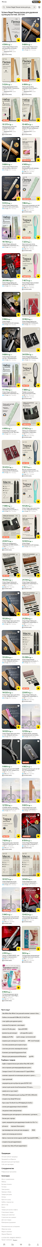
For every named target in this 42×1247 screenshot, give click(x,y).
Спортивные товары (7, 1212)
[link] (21, 1013)
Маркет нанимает (7, 1231)
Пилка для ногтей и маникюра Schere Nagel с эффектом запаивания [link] (29, 87)
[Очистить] (34, 7)
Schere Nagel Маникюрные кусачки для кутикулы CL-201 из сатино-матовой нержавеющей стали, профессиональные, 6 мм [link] (30, 843)
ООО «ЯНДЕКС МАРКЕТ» (13, 1237)
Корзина (29, 1244)
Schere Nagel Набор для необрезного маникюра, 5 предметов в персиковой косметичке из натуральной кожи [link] (30, 621)
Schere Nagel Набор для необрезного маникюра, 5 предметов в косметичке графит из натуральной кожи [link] (11, 582)
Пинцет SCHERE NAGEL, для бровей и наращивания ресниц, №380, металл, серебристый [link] (10, 956)
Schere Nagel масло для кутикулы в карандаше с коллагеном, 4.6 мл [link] (29, 808)
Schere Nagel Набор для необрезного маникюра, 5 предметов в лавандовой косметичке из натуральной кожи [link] (30, 695)
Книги (3, 1207)
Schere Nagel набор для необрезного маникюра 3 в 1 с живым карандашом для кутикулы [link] (10, 392)
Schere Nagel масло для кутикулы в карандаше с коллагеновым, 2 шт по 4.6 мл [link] (11, 882)
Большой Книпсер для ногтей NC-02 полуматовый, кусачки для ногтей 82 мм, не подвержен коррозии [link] (31, 769)
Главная (4, 1244)
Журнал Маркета (7, 1234)
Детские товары (6, 1220)
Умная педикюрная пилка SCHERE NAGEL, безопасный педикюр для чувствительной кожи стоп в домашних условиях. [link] (11, 87)
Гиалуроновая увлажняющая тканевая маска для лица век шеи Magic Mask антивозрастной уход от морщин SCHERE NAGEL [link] (30, 956)
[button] (39, 7)
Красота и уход (6, 1199)
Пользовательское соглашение (11, 1226)
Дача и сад (5, 1204)
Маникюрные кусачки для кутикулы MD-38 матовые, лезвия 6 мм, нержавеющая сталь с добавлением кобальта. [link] (30, 917)
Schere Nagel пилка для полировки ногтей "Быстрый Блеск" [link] (10, 431)
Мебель (4, 1181)
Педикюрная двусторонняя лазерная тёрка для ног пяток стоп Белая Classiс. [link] (11, 843)
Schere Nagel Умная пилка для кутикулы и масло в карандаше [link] (10, 167)
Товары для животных (8, 1215)
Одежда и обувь (6, 1192)
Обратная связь (6, 1229)
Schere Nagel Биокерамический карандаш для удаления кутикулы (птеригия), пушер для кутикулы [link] (30, 167)
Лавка (12, 1244)
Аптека (4, 1197)
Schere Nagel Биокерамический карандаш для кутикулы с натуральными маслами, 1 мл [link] (11, 322)
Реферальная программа (9, 1172)
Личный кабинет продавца (9, 1156)
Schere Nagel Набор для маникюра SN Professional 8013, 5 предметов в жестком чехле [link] (11, 470)
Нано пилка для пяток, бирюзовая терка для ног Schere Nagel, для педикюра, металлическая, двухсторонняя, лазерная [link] (30, 244)
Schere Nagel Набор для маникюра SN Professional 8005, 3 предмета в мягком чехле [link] (10, 283)
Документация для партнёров (10, 1162)
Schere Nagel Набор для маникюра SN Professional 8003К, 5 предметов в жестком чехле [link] (30, 357)
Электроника (5, 1189)
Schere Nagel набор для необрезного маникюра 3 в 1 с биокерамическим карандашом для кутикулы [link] (10, 244)
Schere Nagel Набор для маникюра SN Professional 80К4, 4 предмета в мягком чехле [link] (30, 322)
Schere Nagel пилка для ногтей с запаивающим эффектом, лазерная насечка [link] (10, 357)
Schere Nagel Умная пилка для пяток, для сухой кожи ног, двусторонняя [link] (10, 206)
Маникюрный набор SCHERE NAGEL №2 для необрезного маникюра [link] (30, 127)
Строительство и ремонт (9, 1217)
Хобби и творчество (7, 1202)
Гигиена (4, 1187)
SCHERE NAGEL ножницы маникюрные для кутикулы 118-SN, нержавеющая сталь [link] (30, 734)
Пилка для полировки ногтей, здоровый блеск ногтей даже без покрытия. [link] (31, 206)
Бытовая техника (7, 1184)
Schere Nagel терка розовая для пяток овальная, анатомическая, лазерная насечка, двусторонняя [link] (30, 283)
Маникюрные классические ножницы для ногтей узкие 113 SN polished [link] (10, 917)
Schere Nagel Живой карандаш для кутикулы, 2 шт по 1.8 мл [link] (11, 508)
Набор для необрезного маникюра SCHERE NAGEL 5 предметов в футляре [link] (10, 544)
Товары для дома (7, 1194)
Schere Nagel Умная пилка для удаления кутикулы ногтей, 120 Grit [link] (10, 47)
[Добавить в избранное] (18, 19)
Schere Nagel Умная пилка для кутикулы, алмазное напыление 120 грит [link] (30, 47)
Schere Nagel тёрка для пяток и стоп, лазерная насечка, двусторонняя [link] (31, 508)
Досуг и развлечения (8, 1179)
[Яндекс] (15, 1240)
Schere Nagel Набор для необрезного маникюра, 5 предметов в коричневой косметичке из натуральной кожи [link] (30, 582)
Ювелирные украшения (9, 1222)
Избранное (21, 1244)
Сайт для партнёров (7, 1164)
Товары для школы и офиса (10, 1209)
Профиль (38, 1244)
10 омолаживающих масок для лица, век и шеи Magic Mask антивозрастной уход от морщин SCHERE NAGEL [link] (11, 994)
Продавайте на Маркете (9, 1159)
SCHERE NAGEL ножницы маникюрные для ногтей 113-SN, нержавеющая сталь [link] (10, 808)
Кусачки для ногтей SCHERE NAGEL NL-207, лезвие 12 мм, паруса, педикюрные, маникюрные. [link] (11, 769)
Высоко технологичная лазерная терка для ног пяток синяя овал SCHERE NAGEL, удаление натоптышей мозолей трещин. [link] (31, 470)
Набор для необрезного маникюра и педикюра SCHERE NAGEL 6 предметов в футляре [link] (30, 431)
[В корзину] (18, 40)
